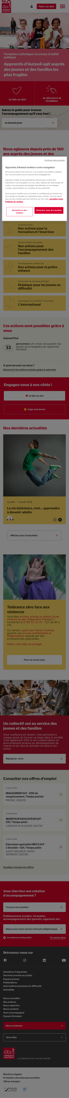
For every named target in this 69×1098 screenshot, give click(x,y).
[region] (34, 188)
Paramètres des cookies (19, 211)
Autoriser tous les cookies (49, 210)
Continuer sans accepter (54, 160)
